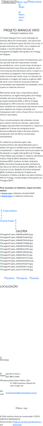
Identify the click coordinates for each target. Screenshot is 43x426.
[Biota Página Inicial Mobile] (22, 1)
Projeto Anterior (10, 210)
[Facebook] (9, 278)
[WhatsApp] (21, 6)
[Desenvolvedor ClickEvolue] (27, 423)
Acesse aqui (6, 193)
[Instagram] (22, 278)
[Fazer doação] (35, 2)
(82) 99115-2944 (21, 362)
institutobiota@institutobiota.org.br (21, 393)
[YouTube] (34, 278)
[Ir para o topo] (21, 16)
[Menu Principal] (8, 2)
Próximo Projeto (7, 220)
